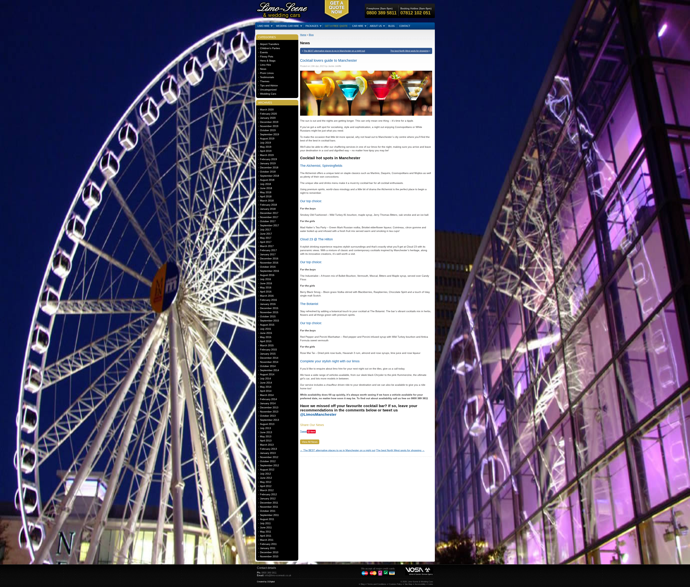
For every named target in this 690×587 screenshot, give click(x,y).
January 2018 (268, 208)
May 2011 (265, 531)
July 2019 (265, 142)
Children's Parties (270, 48)
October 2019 (268, 130)
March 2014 (267, 395)
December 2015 (269, 308)
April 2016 (266, 291)
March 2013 (267, 444)
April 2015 (266, 341)
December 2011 (269, 502)
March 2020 (267, 109)
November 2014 (269, 362)
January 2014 (268, 403)
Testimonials (267, 77)
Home (303, 34)
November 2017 (269, 217)
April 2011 (265, 535)
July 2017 (265, 229)
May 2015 (265, 337)
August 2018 (267, 179)
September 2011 (269, 515)
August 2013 (267, 424)
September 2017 (269, 225)
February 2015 (268, 349)
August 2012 (267, 469)
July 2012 (265, 473)
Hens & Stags (267, 60)
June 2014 (266, 382)
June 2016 (266, 283)
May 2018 (265, 192)
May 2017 (265, 237)
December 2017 (269, 213)
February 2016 (268, 299)
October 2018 (268, 171)
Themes (264, 81)
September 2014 (269, 370)
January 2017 (268, 254)
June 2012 (266, 477)
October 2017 (268, 221)
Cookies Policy (395, 584)
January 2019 (268, 163)
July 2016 (265, 279)
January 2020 (268, 117)
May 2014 (265, 386)
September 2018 (269, 175)
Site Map (408, 584)
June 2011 (266, 527)
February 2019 (268, 159)
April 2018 (266, 196)
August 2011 (267, 519)
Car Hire (357, 26)
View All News (310, 441)
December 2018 (269, 167)
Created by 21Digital (266, 582)
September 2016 (269, 270)
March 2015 (267, 345)
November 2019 (269, 126)
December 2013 (269, 407)
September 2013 (269, 419)
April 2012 (266, 486)
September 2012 (269, 465)
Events (264, 52)
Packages (311, 26)
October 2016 (268, 266)
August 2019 (267, 138)
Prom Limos (267, 73)
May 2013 (265, 436)
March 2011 (266, 539)
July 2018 (265, 184)
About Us (376, 26)
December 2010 (269, 552)
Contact (404, 26)
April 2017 (266, 242)
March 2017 (267, 246)
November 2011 (269, 506)
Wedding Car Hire (287, 26)
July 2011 (265, 523)
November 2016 (269, 262)
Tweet (303, 431)
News (263, 68)
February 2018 (268, 204)
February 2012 (268, 494)
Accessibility (420, 584)
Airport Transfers (269, 44)
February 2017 (268, 250)
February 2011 (268, 544)
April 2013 (266, 440)
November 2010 (269, 556)
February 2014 (268, 399)
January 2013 (268, 453)
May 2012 (265, 482)
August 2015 (267, 324)
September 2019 (269, 134)
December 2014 (269, 357)
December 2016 (269, 258)
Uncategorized (268, 89)
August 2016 (267, 275)
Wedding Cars (268, 93)
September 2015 (269, 320)
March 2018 (267, 200)
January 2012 (268, 498)
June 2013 (266, 432)
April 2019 (266, 150)
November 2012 (269, 457)
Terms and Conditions (376, 584)
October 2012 (268, 461)
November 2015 (269, 312)
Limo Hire (263, 26)
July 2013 (265, 428)
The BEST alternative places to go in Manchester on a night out (334, 51)
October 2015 (268, 316)
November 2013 (269, 411)
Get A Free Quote (336, 26)
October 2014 (268, 366)
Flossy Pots (266, 56)
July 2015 (265, 328)
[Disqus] (366, 504)
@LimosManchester (318, 414)
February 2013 (268, 448)
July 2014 (265, 378)
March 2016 (267, 295)
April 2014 (266, 390)
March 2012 (267, 490)
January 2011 (267, 548)
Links (430, 584)
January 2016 (268, 304)
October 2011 (267, 510)
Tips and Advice (269, 85)
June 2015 (266, 333)
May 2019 (265, 146)
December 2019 (269, 122)
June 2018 (266, 188)
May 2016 (265, 287)
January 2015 (268, 353)
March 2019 (267, 155)
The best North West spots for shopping (409, 51)
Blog (391, 26)
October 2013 (268, 415)
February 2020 (268, 113)
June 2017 (266, 233)
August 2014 (267, 374)
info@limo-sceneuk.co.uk (278, 575)
